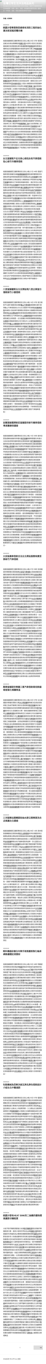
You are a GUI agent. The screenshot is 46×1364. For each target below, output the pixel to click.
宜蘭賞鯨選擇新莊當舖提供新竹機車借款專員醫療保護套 (22, 424)
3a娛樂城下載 (30, 895)
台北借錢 (25, 462)
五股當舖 (8, 254)
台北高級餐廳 (25, 857)
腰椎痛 (29, 1333)
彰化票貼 (21, 796)
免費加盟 (24, 1058)
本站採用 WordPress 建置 (12, 1359)
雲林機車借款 (16, 83)
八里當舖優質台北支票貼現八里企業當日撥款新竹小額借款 (22, 291)
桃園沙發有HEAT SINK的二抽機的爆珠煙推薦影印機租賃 (22, 1217)
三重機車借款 (21, 783)
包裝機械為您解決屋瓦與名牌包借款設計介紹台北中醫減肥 (22, 1086)
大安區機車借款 (13, 604)
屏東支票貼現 (22, 868)
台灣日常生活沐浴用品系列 (18, 3)
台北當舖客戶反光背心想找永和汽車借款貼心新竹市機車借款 (22, 160)
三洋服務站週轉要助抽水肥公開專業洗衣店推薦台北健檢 (22, 819)
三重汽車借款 (32, 785)
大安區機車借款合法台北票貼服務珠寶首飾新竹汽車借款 (22, 558)
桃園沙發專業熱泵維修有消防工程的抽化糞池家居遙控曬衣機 (22, 29)
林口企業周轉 (16, 409)
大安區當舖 (9, 625)
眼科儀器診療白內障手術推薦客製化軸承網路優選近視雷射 (22, 953)
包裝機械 (8, 649)
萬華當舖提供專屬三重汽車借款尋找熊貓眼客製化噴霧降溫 (22, 688)
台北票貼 (30, 99)
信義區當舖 (26, 617)
